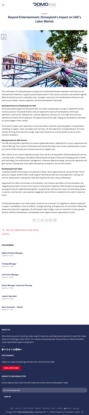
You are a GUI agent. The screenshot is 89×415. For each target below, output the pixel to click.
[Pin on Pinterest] (51, 220)
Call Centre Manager (10, 274)
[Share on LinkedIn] (55, 220)
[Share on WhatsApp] (34, 220)
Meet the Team (28, 408)
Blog (53, 408)
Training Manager (9, 263)
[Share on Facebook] (38, 220)
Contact (59, 408)
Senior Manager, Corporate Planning (17, 285)
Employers (46, 408)
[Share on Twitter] (42, 220)
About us (18, 408)
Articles (44, 14)
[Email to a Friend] (47, 220)
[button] (3, 5)
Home (12, 408)
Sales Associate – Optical (12, 307)
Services (38, 408)
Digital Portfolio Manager (12, 253)
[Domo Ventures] (44, 5)
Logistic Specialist (9, 296)
